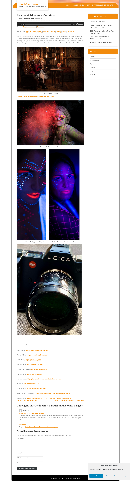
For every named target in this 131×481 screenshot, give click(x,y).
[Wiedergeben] (19, 24)
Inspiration (52, 398)
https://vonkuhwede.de (39, 369)
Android (46, 32)
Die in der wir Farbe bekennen (27, 400)
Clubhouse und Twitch (97, 39)
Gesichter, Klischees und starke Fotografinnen (68, 400)
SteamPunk (67, 398)
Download (40, 27)
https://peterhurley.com (33, 360)
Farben (28, 398)
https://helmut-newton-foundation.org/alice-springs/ (53, 393)
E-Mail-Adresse (22, 458)
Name (19, 453)
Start (68, 5)
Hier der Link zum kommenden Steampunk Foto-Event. (35, 96)
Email (64, 32)
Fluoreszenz (36, 398)
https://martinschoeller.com (36, 388)
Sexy (91, 71)
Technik (92, 75)
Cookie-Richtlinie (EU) (81, 5)
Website (19, 463)
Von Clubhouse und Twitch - (99, 37)
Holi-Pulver (44, 398)
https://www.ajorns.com (35, 364)
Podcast (40, 18)
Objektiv (59, 398)
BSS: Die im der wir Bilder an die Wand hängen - (41, 427)
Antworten (22, 424)
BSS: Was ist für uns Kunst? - (99, 31)
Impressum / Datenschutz (102, 5)
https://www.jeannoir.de (31, 384)
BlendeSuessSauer (28, 4)
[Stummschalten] (77, 24)
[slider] (80, 24)
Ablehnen (108, 476)
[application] (50, 24)
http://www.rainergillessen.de (37, 355)
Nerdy (92, 64)
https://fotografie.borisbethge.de (37, 350)
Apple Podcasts (30, 32)
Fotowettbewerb (95, 60)
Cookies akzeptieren (96, 476)
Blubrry (58, 32)
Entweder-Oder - (95, 42)
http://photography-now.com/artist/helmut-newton (44, 379)
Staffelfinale (101, 21)
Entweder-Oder (107, 42)
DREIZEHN (100, 27)
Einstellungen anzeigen (120, 476)
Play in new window (29, 27)
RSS (74, 32)
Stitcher (52, 32)
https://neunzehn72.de (34, 374)
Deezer (69, 32)
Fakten (92, 56)
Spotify (39, 32)
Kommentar (21, 438)
